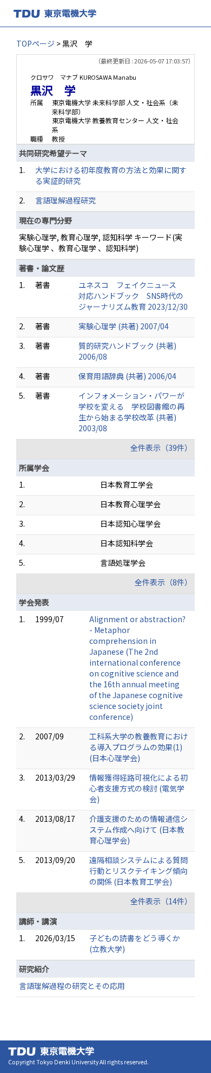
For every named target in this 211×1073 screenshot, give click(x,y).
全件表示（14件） (161, 901)
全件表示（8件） (163, 582)
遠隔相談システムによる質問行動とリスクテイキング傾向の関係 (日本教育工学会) (138, 870)
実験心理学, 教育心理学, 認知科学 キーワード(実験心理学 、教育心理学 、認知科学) (100, 242)
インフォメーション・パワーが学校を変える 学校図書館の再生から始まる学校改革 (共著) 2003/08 (131, 411)
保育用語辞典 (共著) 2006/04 (127, 376)
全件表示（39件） (161, 447)
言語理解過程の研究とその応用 (72, 985)
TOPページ (35, 43)
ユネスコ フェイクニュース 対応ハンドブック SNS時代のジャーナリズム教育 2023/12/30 (133, 295)
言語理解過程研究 (65, 200)
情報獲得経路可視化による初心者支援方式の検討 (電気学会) (138, 788)
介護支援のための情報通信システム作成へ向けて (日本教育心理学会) (138, 829)
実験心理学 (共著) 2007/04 (123, 326)
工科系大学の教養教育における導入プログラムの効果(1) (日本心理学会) (138, 747)
